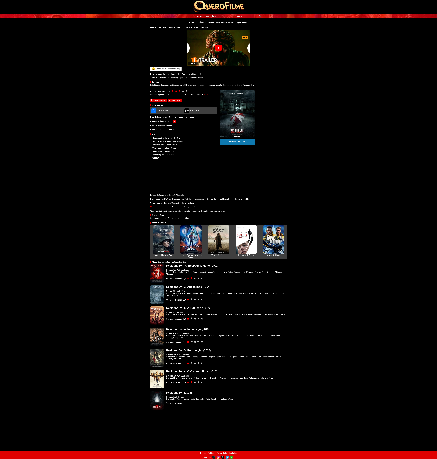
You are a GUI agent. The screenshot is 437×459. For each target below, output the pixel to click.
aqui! (206, 95)
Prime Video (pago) (163, 111)
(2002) (192, 265)
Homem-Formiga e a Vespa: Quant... (191, 256)
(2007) (188, 307)
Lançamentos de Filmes (206, 16)
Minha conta (237, 16)
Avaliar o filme (175, 100)
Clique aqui (154, 207)
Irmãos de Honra (273, 255)
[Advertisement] (218, 176)
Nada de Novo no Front (163, 255)
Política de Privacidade (217, 453)
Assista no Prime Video (237, 142)
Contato (203, 453)
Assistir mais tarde (159, 100)
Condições (232, 453)
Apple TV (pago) (195, 111)
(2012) (188, 350)
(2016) (191, 371)
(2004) (188, 286)
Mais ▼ (155, 158)
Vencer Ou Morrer (218, 255)
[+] (247, 199)
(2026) (179, 392)
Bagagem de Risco (246, 255)
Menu (178, 16)
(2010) (188, 329)
